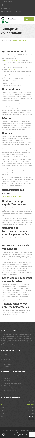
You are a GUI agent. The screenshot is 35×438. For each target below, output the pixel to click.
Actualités (6, 366)
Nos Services (7, 359)
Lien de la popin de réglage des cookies (12, 196)
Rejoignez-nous (8, 364)
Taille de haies (7, 380)
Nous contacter (8, 362)
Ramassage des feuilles (10, 392)
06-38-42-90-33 (24, 435)
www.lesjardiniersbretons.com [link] (12, 60)
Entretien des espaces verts (11, 375)
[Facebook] (2, 14)
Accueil (5, 354)
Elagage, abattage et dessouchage (13, 383)
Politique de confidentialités (8, 345)
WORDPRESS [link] (11, 69)
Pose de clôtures (8, 385)
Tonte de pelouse (8, 378)
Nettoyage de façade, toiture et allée (13, 388)
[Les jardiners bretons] (9, 20)
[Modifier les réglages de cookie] (3, 434)
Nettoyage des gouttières (10, 390)
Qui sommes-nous (8, 357)
